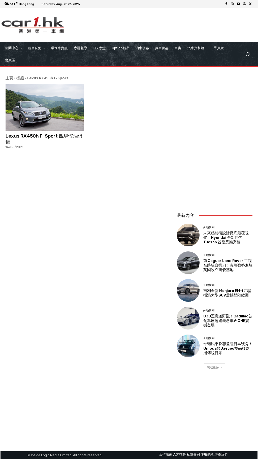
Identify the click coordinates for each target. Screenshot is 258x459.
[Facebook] (226, 4)
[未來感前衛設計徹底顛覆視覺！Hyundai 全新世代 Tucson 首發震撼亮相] (188, 235)
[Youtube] (238, 4)
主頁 (9, 77)
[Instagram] (232, 4)
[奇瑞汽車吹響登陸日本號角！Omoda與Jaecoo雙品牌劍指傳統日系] (188, 346)
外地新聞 (208, 227)
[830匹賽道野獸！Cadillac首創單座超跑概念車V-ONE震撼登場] (188, 318)
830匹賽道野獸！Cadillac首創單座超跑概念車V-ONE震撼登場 (227, 320)
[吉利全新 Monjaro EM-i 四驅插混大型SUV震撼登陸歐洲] (188, 290)
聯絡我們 (221, 454)
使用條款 (207, 454)
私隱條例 (193, 454)
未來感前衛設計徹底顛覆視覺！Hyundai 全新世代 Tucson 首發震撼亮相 (226, 237)
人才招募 (179, 454)
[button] (247, 54)
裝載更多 (213, 367)
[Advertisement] (214, 175)
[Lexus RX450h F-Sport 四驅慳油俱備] (45, 107)
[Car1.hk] (33, 25)
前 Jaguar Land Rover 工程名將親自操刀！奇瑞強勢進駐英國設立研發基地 (227, 265)
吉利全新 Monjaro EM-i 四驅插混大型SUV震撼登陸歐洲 (227, 293)
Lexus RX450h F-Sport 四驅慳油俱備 (44, 139)
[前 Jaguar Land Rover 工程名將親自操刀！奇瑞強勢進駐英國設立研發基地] (188, 262)
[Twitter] (250, 4)
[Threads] (244, 4)
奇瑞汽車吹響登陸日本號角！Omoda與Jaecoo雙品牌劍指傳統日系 (227, 348)
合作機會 (165, 454)
